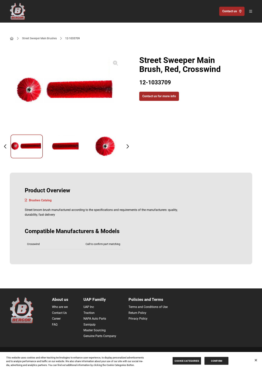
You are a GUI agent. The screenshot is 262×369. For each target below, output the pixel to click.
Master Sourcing (94, 330)
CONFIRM (216, 360)
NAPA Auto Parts (94, 318)
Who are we (60, 307)
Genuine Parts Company (99, 336)
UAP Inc (88, 307)
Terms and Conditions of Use (148, 307)
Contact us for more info (159, 96)
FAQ (55, 324)
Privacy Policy (138, 318)
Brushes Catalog (40, 200)
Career (56, 318)
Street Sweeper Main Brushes (39, 38)
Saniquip (89, 324)
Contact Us (59, 313)
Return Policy (137, 313)
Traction (89, 313)
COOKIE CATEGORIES (187, 360)
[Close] (256, 360)
